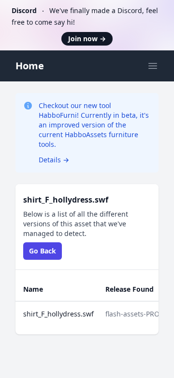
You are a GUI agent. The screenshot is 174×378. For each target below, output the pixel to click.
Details (54, 159)
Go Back (42, 250)
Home (29, 65)
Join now (87, 38)
